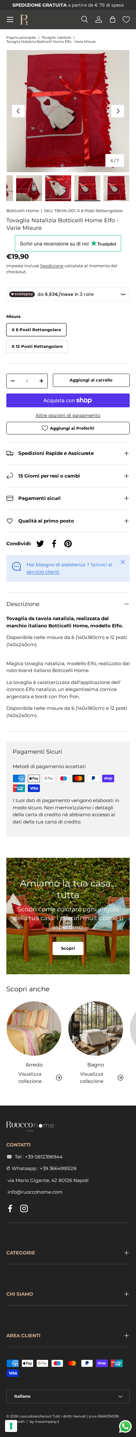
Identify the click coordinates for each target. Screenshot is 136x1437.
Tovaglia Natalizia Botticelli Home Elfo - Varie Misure (51, 41)
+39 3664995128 (58, 1168)
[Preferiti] (126, 19)
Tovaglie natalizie (56, 37)
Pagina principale (21, 37)
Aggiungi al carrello (91, 379)
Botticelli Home (22, 210)
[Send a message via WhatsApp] (125, 1426)
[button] (113, 19)
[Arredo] (34, 1028)
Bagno (95, 1064)
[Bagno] (95, 1028)
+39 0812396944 (44, 1157)
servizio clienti (43, 572)
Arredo (34, 1064)
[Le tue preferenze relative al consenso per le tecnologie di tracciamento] (11, 1426)
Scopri (68, 948)
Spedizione (52, 265)
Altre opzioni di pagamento (68, 415)
